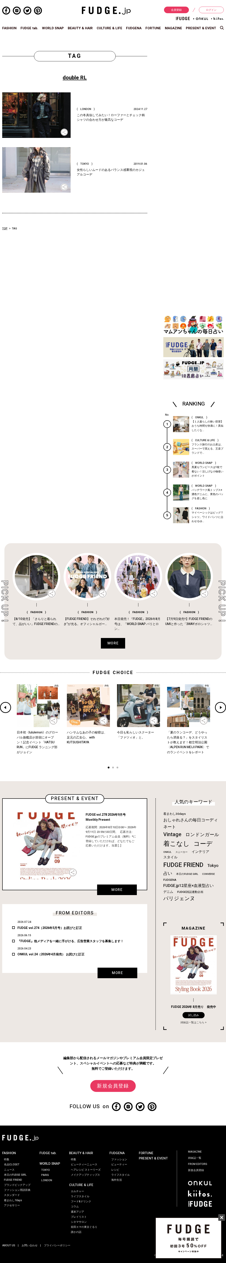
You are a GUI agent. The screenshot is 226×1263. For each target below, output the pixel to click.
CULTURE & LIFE (109, 28)
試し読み (193, 1015)
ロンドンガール (202, 834)
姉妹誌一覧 (194, 1158)
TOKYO (45, 1170)
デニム (168, 891)
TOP (5, 228)
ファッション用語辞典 (17, 1190)
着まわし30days (174, 814)
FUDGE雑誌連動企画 (190, 892)
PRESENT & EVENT (201, 28)
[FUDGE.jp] (106, 10)
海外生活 (116, 1180)
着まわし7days (13, 1200)
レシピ (115, 1170)
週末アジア (77, 1212)
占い (167, 873)
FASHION (9, 28)
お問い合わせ (30, 1245)
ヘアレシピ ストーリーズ (86, 1170)
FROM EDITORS (197, 1164)
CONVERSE (208, 874)
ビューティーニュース (84, 1164)
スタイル (170, 857)
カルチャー (77, 1191)
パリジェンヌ (179, 898)
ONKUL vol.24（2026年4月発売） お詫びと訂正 (51, 954)
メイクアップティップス (85, 1175)
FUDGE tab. (29, 28)
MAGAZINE (173, 28)
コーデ (203, 843)
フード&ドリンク (81, 1201)
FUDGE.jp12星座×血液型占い (188, 886)
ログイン (211, 10)
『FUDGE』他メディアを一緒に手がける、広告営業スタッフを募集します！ (70, 941)
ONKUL (167, 852)
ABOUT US (8, 1245)
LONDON (46, 1180)
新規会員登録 (113, 1085)
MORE (116, 889)
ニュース (9, 1170)
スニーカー (181, 852)
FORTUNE (153, 28)
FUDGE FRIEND (183, 865)
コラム (75, 1206)
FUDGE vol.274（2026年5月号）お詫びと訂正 (49, 928)
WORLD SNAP (53, 28)
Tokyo (212, 866)
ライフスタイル (80, 1196)
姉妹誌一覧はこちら (192, 1022)
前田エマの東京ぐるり (84, 1227)
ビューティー (119, 1164)
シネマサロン (79, 1222)
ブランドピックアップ (17, 1185)
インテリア (200, 851)
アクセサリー (12, 1205)
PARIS (45, 1175)
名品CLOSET (11, 1164)
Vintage (172, 834)
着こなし (176, 843)
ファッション (119, 1159)
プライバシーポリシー (57, 1245)
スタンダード (12, 1195)
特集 (6, 1159)
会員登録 (176, 10)
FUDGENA (133, 28)
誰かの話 (76, 1232)
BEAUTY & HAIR (80, 28)
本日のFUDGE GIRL (187, 874)
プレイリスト (79, 1217)
